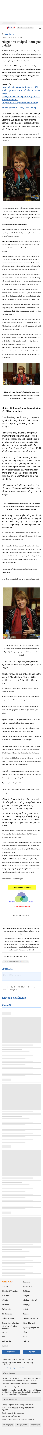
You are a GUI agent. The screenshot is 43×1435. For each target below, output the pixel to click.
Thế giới (26, 1296)
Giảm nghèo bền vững (10, 1323)
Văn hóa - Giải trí (30, 1300)
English (5, 1332)
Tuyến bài (11, 1352)
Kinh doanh (27, 1286)
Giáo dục (8, 34)
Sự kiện (32, 1352)
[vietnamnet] (11, 29)
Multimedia (6, 1341)
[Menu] (3, 28)
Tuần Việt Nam (8, 1318)
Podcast (26, 1341)
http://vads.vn (14, 1416)
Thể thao (26, 1291)
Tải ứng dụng (8, 1425)
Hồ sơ (25, 1332)
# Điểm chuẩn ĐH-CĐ (25, 28)
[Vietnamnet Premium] (7, 1283)
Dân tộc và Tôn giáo (10, 1291)
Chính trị (26, 1282)
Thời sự (5, 1286)
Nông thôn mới (29, 1323)
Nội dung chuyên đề (31, 1328)
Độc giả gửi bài (22, 1425)
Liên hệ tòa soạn (9, 1373)
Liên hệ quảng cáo (10, 1399)
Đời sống (5, 1300)
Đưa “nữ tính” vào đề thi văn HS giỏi (20, 87)
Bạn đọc (26, 1314)
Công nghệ (27, 1305)
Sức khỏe (5, 1305)
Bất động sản (7, 1314)
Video (25, 1337)
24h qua (5, 1346)
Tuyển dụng (35, 1425)
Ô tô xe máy (6, 1309)
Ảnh (3, 1337)
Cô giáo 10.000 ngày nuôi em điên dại (20, 103)
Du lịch (25, 1309)
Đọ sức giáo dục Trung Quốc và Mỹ (19, 107)
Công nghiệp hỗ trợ (30, 1318)
